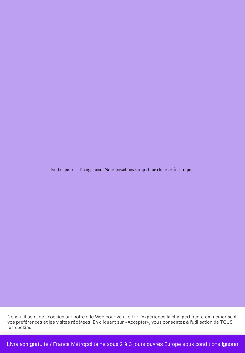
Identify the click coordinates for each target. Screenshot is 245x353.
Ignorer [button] (230, 344)
